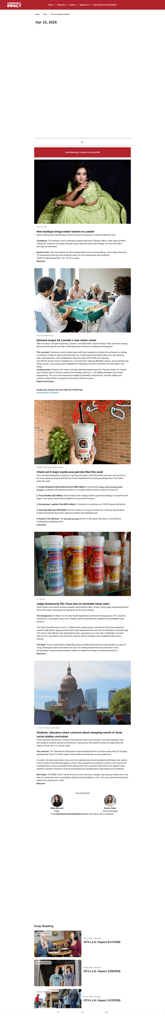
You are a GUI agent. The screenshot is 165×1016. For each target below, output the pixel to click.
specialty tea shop (71, 519)
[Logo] (14, 4)
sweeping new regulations (64, 610)
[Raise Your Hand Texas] (82, 142)
